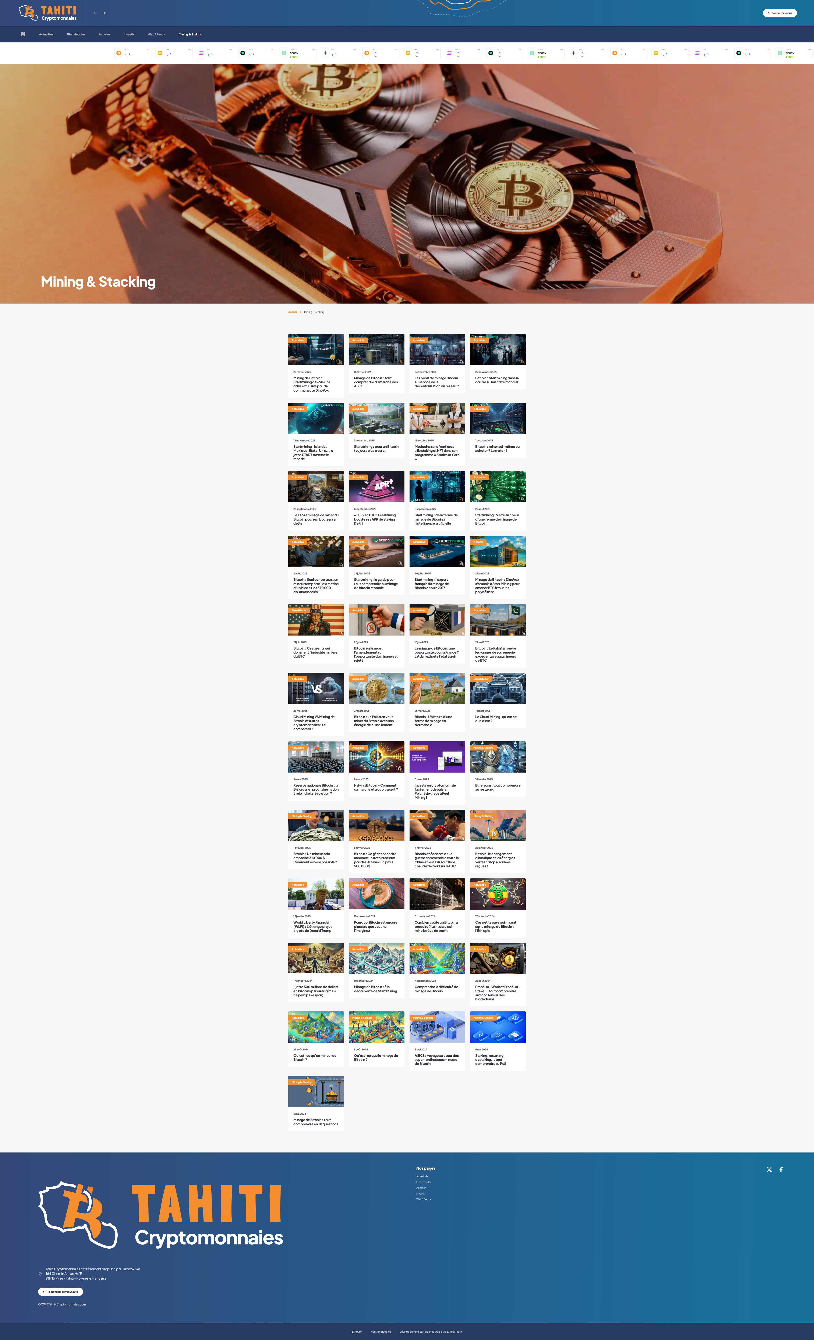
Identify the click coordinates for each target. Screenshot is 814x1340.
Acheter (104, 34)
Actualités (46, 34)
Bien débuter (76, 34)
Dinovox (357, 1331)
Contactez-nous (781, 13)
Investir (129, 34)
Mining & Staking (190, 34)
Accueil (292, 312)
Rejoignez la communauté (62, 1291)
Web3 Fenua (156, 34)
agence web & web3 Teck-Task (443, 1331)
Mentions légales (381, 1331)
